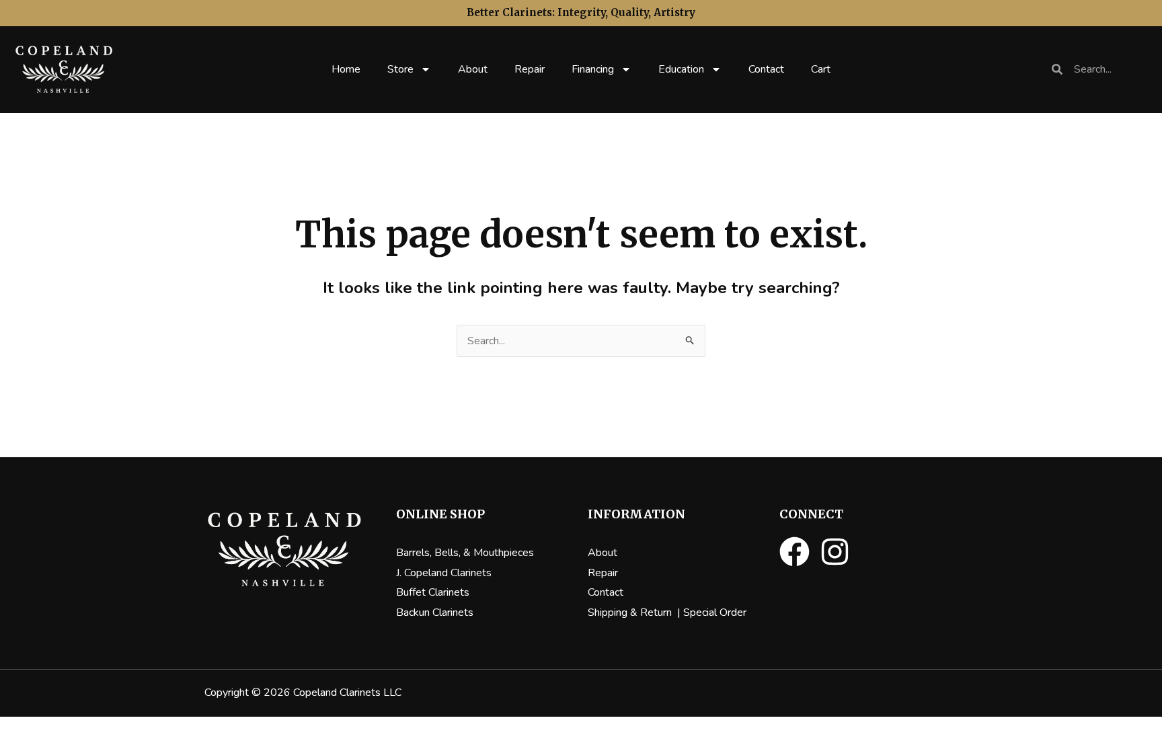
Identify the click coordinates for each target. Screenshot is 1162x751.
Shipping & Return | (635, 612)
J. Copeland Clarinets (444, 572)
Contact (766, 69)
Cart (820, 69)
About (473, 69)
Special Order (714, 612)
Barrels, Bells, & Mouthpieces (465, 552)
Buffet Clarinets (432, 592)
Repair (529, 69)
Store (400, 69)
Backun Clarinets (434, 612)
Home (346, 69)
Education (681, 69)
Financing (593, 69)
